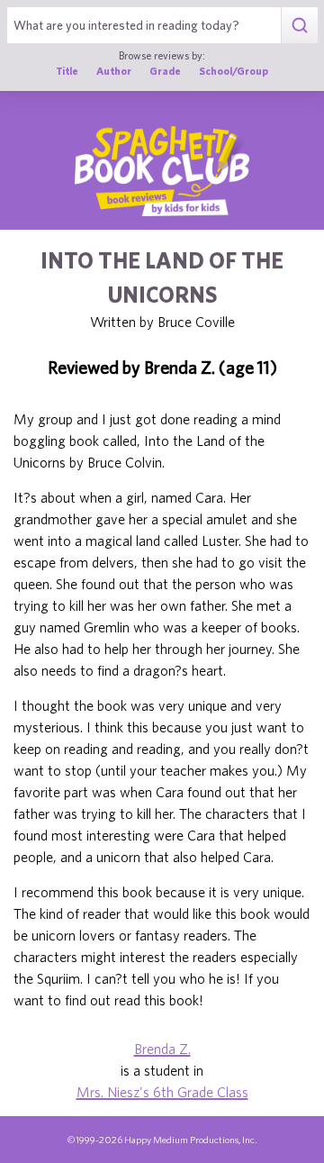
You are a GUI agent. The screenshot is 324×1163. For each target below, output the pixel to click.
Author (113, 71)
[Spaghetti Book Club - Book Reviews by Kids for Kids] (162, 171)
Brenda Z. (162, 1048)
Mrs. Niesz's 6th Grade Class (162, 1092)
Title (67, 71)
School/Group (233, 71)
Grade (165, 71)
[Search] (299, 25)
